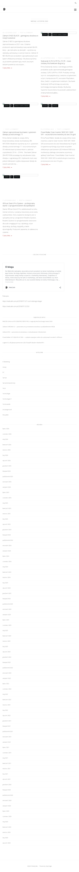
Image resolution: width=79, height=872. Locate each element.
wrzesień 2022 (7, 673)
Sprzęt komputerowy (60, 34)
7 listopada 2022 (9, 200)
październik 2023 (8, 604)
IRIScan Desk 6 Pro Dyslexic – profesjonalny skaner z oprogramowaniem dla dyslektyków (19, 204)
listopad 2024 (7, 535)
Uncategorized (7, 409)
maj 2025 (5, 503)
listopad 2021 (7, 726)
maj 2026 (5, 439)
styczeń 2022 (6, 715)
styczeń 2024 (6, 588)
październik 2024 (8, 540)
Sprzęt (55, 105)
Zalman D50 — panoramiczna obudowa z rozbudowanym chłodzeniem (24, 332)
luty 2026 (5, 455)
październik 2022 (8, 668)
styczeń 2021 (6, 779)
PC (50, 34)
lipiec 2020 (6, 811)
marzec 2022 (6, 705)
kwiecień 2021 (7, 763)
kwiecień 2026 (7, 445)
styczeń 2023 (6, 652)
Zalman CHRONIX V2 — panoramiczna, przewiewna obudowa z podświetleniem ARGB (29, 327)
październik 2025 (8, 476)
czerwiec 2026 (7, 434)
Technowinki (6, 404)
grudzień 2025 (7, 466)
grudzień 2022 (7, 657)
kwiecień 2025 (7, 508)
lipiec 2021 (6, 747)
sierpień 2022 (7, 678)
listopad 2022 (7, 662)
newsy (45, 34)
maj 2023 (5, 630)
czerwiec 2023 (7, 625)
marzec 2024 (6, 577)
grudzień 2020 (7, 784)
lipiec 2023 (6, 620)
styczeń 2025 (6, 524)
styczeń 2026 (6, 460)
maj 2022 (5, 694)
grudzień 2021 (7, 721)
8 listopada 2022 (48, 129)
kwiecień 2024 (7, 572)
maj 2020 (5, 822)
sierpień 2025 (7, 487)
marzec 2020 (6, 832)
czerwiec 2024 (7, 561)
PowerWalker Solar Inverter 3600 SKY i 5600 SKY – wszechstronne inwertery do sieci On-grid (58, 133)
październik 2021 (8, 731)
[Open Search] (75, 3)
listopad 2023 (7, 599)
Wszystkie (6, 415)
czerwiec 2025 (7, 498)
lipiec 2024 (6, 556)
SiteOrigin (49, 866)
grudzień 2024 (7, 530)
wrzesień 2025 (7, 482)
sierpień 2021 (7, 742)
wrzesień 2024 (7, 545)
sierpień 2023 (7, 615)
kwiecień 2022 (7, 699)
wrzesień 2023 (7, 609)
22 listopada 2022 (48, 58)
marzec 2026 (6, 450)
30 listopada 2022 (10, 33)
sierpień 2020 (7, 806)
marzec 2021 (6, 768)
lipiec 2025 (6, 492)
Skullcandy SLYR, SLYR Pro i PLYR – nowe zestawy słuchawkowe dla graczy (56, 62)
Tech (4, 388)
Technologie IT (7, 399)
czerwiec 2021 (7, 753)
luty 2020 (5, 838)
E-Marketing (6, 362)
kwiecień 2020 (7, 827)
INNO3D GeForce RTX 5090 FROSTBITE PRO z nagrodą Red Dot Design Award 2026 (27, 321)
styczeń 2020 (6, 843)
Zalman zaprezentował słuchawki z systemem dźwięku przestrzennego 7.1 (19, 133)
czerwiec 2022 (7, 689)
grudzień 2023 (7, 593)
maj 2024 (5, 567)
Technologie (6, 393)
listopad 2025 (7, 471)
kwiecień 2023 (7, 636)
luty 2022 (5, 710)
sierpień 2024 (7, 551)
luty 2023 (5, 646)
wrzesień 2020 (7, 800)
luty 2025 (5, 519)
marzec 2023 (6, 641)
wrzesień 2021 (7, 737)
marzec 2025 (6, 514)
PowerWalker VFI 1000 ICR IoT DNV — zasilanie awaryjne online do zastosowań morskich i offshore (32, 337)
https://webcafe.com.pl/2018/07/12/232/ (16, 306)
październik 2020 (8, 795)
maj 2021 (5, 758)
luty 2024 (5, 583)
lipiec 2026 (6, 429)
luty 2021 (5, 774)
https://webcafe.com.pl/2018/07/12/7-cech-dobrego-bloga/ (22, 301)
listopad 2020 (7, 790)
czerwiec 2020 (7, 816)
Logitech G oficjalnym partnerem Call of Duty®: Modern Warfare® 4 (23, 343)
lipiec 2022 (6, 684)
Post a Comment (26, 33)
